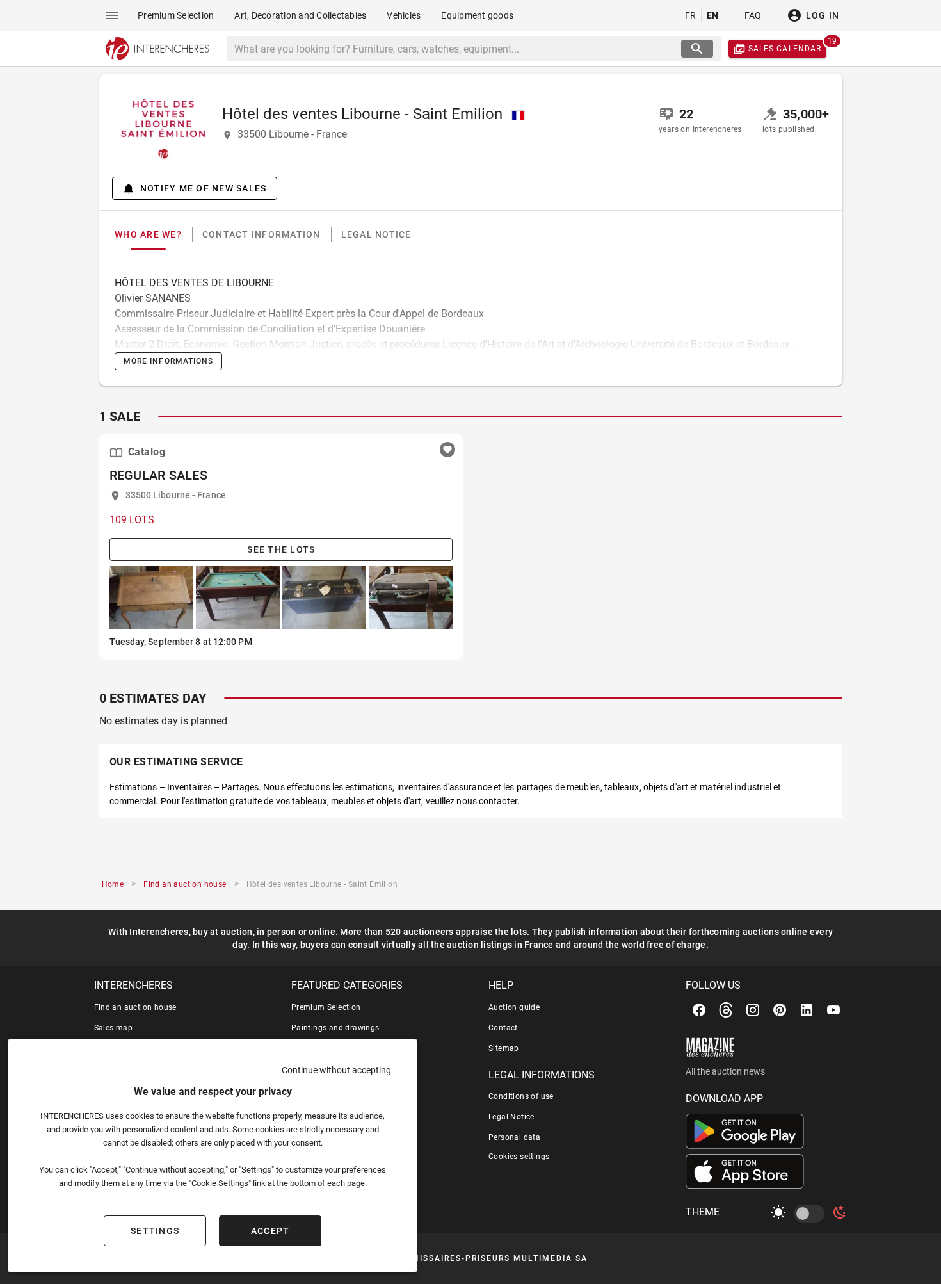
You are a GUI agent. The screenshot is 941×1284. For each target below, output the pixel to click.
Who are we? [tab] (148, 234)
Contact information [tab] (261, 234)
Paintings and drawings (335, 1027)
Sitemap (503, 1048)
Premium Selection (326, 1007)
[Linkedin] (806, 1009)
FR (690, 15)
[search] (697, 49)
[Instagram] (752, 1009)
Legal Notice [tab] (376, 234)
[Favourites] (447, 449)
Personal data (514, 1137)
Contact (503, 1027)
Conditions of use (521, 1096)
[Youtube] (833, 1009)
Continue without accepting (336, 1070)
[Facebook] (699, 1009)
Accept (270, 1231)
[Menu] (112, 15)
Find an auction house (135, 1007)
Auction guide (514, 1007)
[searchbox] (455, 48)
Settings (155, 1231)
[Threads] (725, 1009)
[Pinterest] (779, 1009)
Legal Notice (511, 1116)
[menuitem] (175, 15)
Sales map (113, 1027)
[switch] (811, 1213)
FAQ (753, 15)
